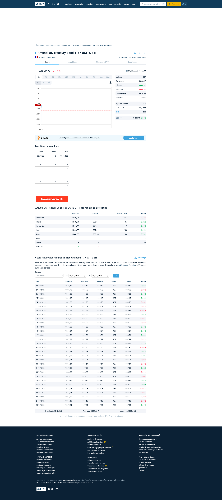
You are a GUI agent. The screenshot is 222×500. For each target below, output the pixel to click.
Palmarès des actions (44, 460)
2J (46, 77)
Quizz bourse (143, 468)
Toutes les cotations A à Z (45, 473)
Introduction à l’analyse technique (151, 450)
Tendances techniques (95, 466)
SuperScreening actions (96, 463)
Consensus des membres (148, 439)
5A (94, 77)
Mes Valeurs (101, 4)
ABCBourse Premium (95, 442)
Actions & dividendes (44, 439)
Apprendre (79, 4)
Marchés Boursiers (53, 45)
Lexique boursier (145, 462)
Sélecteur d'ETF (102, 62)
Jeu (133, 4)
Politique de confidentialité (67, 483)
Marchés (89, 4)
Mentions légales (69, 480)
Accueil (41, 45)
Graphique (72, 62)
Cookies (142, 470)
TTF (117, 112)
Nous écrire (40, 483)
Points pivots (92, 457)
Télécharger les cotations (45, 470)
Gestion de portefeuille (147, 444)
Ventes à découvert (94, 471)
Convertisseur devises (44, 450)
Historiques (132, 62)
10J (59, 77)
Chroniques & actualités (96, 450)
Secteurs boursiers (43, 465)
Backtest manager (94, 445)
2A (87, 77)
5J (53, 77)
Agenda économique (44, 444)
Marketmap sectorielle (44, 452)
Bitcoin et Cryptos (42, 447)
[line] (38, 83)
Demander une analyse (95, 453)
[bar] (43, 83)
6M (73, 77)
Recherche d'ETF (42, 462)
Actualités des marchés (45, 442)
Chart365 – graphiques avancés (99, 448)
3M (66, 77)
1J (39, 77)
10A (101, 77)
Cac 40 (119, 118)
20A (107, 77)
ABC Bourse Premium (127, 265)
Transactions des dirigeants (97, 469)
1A (80, 77)
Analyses (68, 4)
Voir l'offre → (134, 138)
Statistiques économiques (45, 468)
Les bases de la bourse (147, 460)
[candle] (49, 83)
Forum (126, 4)
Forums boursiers (145, 442)
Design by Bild (51, 483)
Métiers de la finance (146, 465)
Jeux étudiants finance (147, 457)
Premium (175, 4)
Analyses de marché (95, 439)
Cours (47, 62)
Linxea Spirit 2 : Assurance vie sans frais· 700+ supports (79, 138)
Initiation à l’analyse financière (150, 447)
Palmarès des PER (94, 460)
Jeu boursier (143, 452)
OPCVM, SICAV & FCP (44, 457)
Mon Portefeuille (115, 4)
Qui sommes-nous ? (85, 483)
